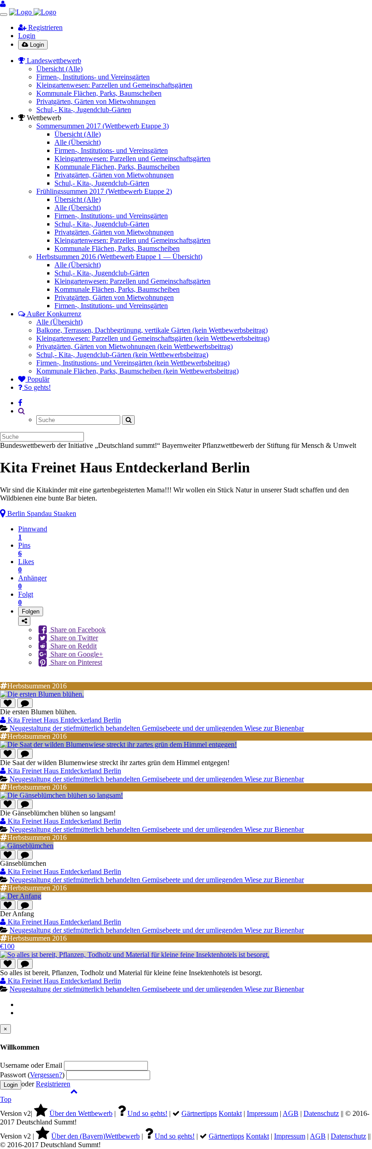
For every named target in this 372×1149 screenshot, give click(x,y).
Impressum (262, 1113)
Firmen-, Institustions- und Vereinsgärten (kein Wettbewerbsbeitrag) (133, 363)
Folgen (30, 611)
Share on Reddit (73, 646)
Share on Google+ (76, 654)
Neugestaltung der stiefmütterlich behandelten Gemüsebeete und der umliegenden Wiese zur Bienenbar (157, 728)
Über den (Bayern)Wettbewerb (95, 1136)
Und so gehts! (147, 1113)
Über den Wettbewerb (81, 1113)
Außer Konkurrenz (53, 314)
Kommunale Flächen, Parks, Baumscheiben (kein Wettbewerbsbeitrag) (137, 371)
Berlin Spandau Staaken (40, 513)
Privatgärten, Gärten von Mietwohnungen (96, 101)
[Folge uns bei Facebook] (20, 403)
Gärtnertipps (199, 1113)
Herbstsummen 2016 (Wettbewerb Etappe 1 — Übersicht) (119, 256)
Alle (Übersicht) (77, 142)
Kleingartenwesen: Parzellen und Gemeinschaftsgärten (114, 85)
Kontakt (230, 1113)
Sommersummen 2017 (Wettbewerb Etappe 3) (102, 126)
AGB (291, 1113)
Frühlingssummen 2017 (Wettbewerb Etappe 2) (104, 191)
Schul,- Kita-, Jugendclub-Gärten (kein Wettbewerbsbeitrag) (122, 354)
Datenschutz (321, 1113)
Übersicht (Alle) (59, 69)
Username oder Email (31, 1065)
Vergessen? (46, 1075)
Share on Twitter (73, 638)
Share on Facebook (77, 629)
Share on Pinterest (75, 662)
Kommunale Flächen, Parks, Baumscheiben (99, 93)
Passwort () (32, 1075)
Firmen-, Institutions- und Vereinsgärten (93, 77)
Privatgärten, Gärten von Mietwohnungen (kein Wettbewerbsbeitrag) (134, 346)
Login (26, 35)
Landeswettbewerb (53, 60)
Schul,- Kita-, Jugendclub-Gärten (83, 109)
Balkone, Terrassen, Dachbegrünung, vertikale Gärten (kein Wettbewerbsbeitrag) (152, 330)
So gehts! (36, 387)
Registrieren (44, 27)
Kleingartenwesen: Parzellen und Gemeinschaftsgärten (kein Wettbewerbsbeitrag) (152, 338)
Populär (37, 379)
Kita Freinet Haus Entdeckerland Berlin (63, 720)
